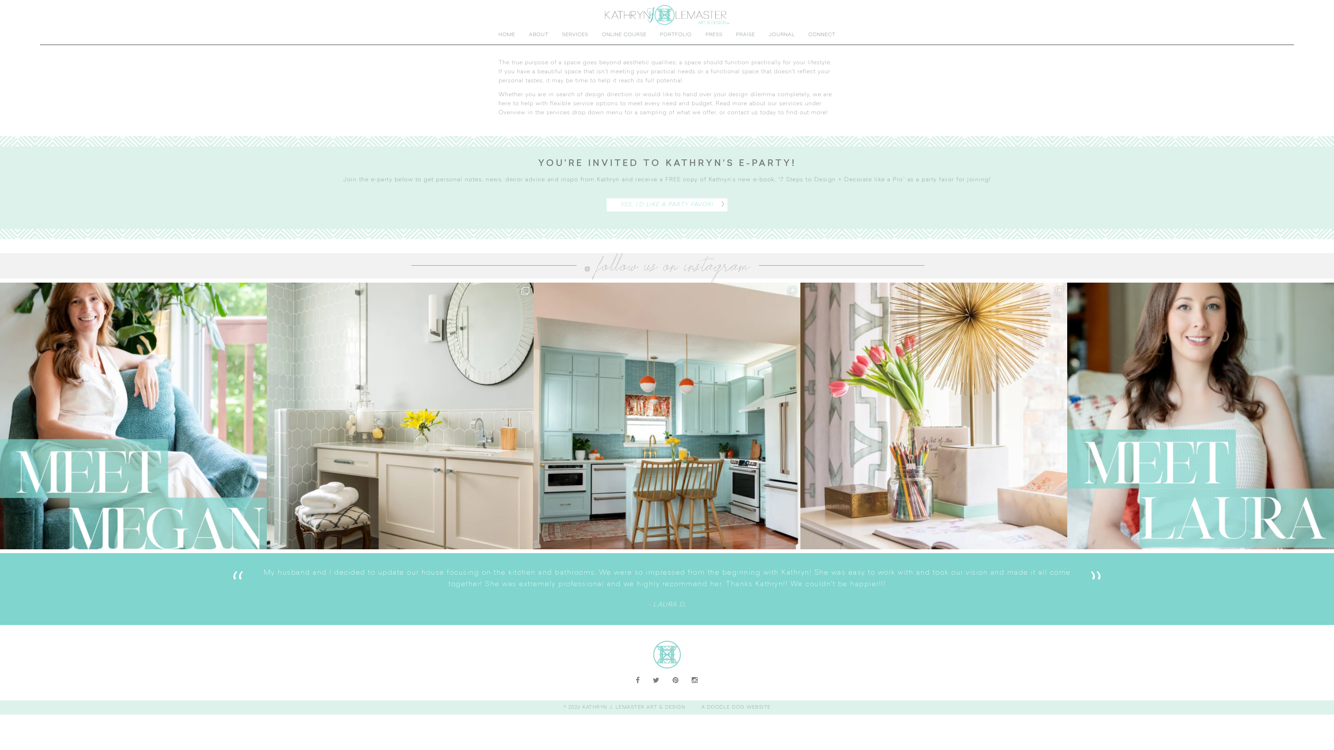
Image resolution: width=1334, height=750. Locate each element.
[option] (666, 600)
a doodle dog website (736, 719)
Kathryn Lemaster (667, 20)
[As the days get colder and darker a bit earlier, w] (667, 427)
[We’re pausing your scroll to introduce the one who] (1200, 427)
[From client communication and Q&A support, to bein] (133, 427)
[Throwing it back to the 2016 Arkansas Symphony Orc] (933, 427)
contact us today (751, 124)
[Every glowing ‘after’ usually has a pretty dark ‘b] (400, 427)
